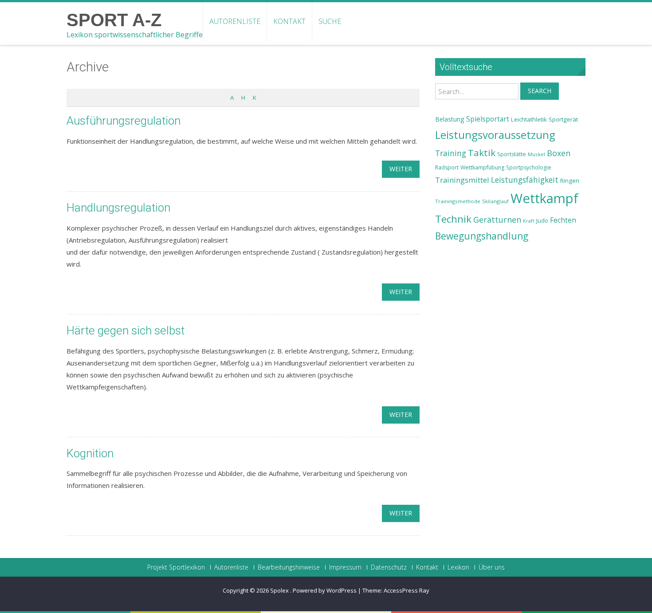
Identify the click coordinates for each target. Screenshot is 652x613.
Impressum (345, 567)
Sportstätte (511, 154)
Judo (542, 220)
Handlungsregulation (118, 207)
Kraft (528, 221)
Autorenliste (234, 21)
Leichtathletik (529, 119)
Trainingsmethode (457, 201)
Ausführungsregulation (124, 120)
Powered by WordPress (325, 590)
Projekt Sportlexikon (176, 567)
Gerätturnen (497, 219)
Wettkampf (544, 198)
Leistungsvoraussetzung (495, 135)
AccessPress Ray (406, 590)
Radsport (447, 167)
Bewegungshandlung (481, 236)
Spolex (280, 590)
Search (539, 90)
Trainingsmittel (462, 180)
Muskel (536, 154)
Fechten (563, 220)
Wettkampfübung (482, 167)
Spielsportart (487, 119)
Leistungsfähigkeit (524, 179)
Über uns (492, 567)
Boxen (558, 153)
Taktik (481, 152)
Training (450, 153)
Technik (453, 219)
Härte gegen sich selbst (126, 330)
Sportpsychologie (528, 167)
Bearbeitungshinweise (289, 567)
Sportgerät (563, 119)
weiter (400, 169)
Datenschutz (389, 567)
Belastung (449, 119)
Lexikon (458, 567)
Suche (329, 21)
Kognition (90, 453)
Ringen (569, 181)
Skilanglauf (495, 201)
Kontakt (289, 21)
